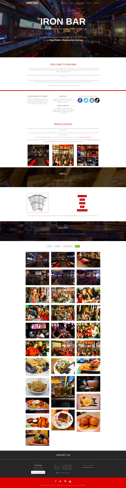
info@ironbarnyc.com (93, 140)
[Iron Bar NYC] (37, 260)
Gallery (89, 3)
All (77, 246)
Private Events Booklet (84, 137)
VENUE (49, 246)
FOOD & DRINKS (68, 246)
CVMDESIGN (83, 485)
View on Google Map (38, 472)
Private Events (79, 3)
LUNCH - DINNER (82, 196)
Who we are (64, 3)
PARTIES (58, 246)
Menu (71, 3)
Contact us (96, 3)
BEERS (82, 206)
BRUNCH (82, 199)
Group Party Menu (71, 215)
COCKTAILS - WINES (82, 210)
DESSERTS (82, 203)
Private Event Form (55, 141)
